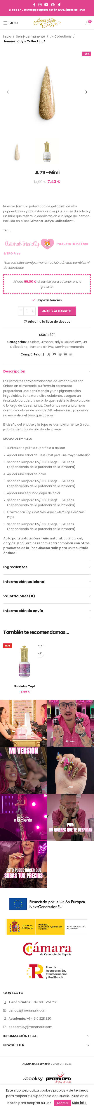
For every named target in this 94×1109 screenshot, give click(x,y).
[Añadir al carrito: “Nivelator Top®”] (40, 654)
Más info (79, 1102)
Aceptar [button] (62, 1103)
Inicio (7, 36)
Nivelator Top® (24, 686)
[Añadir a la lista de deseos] (40, 646)
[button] (7, 92)
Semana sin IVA (41, 347)
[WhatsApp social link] (70, 354)
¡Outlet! (33, 342)
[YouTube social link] (46, 4)
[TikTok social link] (59, 4)
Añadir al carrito (56, 311)
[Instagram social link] (40, 4)
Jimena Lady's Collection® (24, 41)
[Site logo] (47, 23)
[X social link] (49, 354)
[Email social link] (54, 354)
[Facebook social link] (34, 4)
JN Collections (60, 36)
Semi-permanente (30, 36)
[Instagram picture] (23, 723)
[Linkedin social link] (65, 354)
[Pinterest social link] (53, 4)
